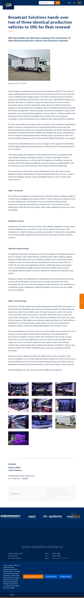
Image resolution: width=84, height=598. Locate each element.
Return (16, 494)
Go (57, 3)
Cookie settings (65, 576)
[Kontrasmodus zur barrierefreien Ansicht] (74, 3)
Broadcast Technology (52, 490)
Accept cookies (51, 576)
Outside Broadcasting (52, 494)
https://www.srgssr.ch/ (53, 370)
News (61, 494)
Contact (12, 595)
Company (62, 490)
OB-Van (67, 494)
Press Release (50, 497)
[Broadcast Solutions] (8, 4)
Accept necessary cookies (33, 576)
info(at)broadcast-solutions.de (60, 558)
